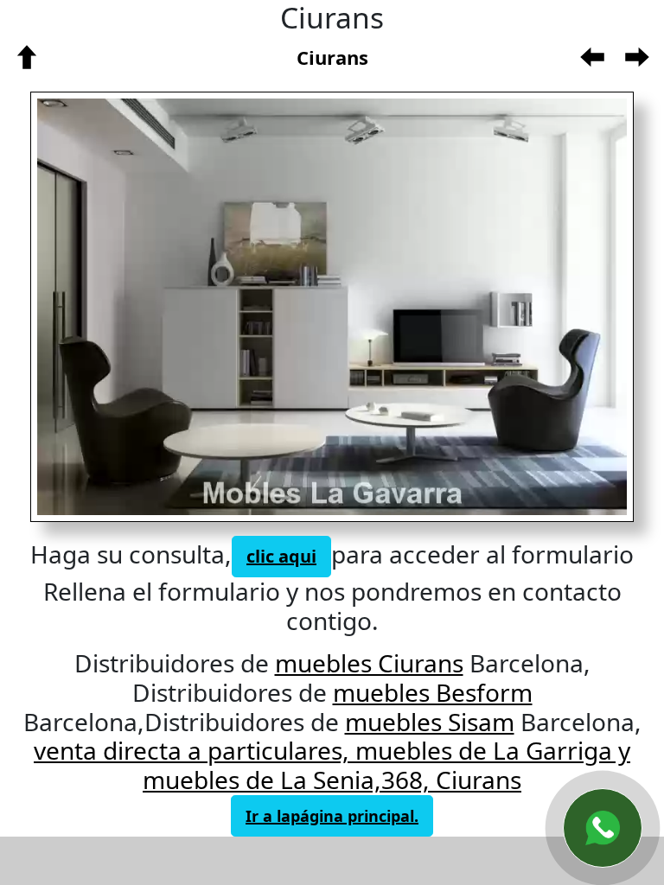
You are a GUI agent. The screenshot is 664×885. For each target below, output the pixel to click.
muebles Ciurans (369, 662)
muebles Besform (433, 692)
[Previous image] (170, 307)
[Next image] (465, 307)
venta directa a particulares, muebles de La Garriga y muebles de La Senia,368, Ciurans (332, 765)
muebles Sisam (429, 721)
